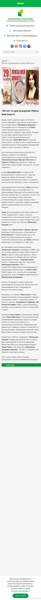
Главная (4, 61)
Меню (20, 3)
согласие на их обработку (20, 591)
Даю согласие (20, 596)
